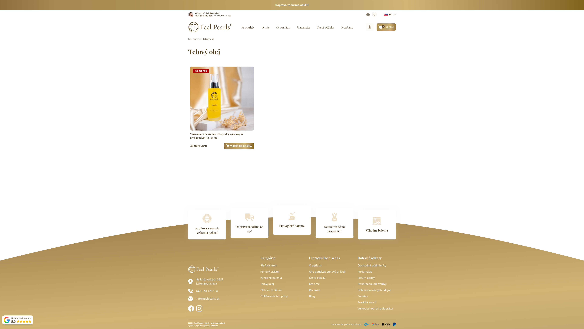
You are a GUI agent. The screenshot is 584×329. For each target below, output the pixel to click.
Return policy (366, 277)
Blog (312, 296)
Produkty (248, 27)
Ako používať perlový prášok (327, 271)
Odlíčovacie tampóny (274, 296)
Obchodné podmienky (372, 265)
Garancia (303, 27)
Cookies (363, 296)
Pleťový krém (268, 265)
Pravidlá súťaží (367, 302)
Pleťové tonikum (271, 290)
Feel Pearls (193, 39)
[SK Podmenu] (394, 14)
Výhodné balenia (271, 277)
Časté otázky (325, 27)
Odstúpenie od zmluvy (372, 284)
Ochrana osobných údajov (374, 290)
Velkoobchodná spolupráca (375, 308)
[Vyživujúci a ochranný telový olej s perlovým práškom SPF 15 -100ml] (222, 99)
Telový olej (267, 284)
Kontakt (347, 27)
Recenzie (314, 290)
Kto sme (314, 284)
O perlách (283, 27)
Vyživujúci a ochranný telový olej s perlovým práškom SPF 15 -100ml (216, 135)
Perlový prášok (269, 271)
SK (390, 14)
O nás (265, 27)
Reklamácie (365, 271)
